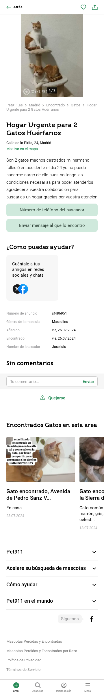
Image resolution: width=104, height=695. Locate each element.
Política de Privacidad (23, 660)
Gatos (76, 105)
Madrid (34, 105)
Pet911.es (14, 105)
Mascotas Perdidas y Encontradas (34, 641)
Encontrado (55, 105)
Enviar (88, 381)
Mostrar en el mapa (22, 149)
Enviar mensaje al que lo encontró (52, 225)
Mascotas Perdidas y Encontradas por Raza (41, 651)
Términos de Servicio (23, 669)
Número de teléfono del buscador (52, 209)
